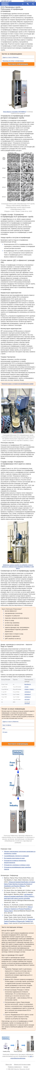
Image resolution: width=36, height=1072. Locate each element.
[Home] (5, 4)
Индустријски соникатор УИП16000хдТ (14, 111)
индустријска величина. (18, 1058)
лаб (31, 1056)
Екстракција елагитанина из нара (14, 858)
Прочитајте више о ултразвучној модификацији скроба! (17, 384)
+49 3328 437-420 (6, 1)
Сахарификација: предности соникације (16, 856)
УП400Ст (31, 689)
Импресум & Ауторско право (22, 1064)
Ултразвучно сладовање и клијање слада (17, 865)
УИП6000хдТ (28, 697)
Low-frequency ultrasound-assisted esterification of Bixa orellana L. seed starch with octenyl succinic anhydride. (19, 896)
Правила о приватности (15, 1067)
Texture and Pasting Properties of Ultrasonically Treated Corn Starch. (19, 921)
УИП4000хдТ (28, 694)
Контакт (26, 1067)
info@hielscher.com (29, 1)
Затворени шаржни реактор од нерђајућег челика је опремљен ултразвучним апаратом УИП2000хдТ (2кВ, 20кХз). (18, 566)
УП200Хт (27, 689)
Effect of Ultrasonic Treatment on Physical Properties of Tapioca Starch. (18, 909)
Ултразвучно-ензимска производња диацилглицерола (15, 861)
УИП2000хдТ (28, 692)
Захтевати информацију (18, 64)
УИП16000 (27, 699)
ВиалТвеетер (28, 684)
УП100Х (26, 686)
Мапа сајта (9, 1064)
